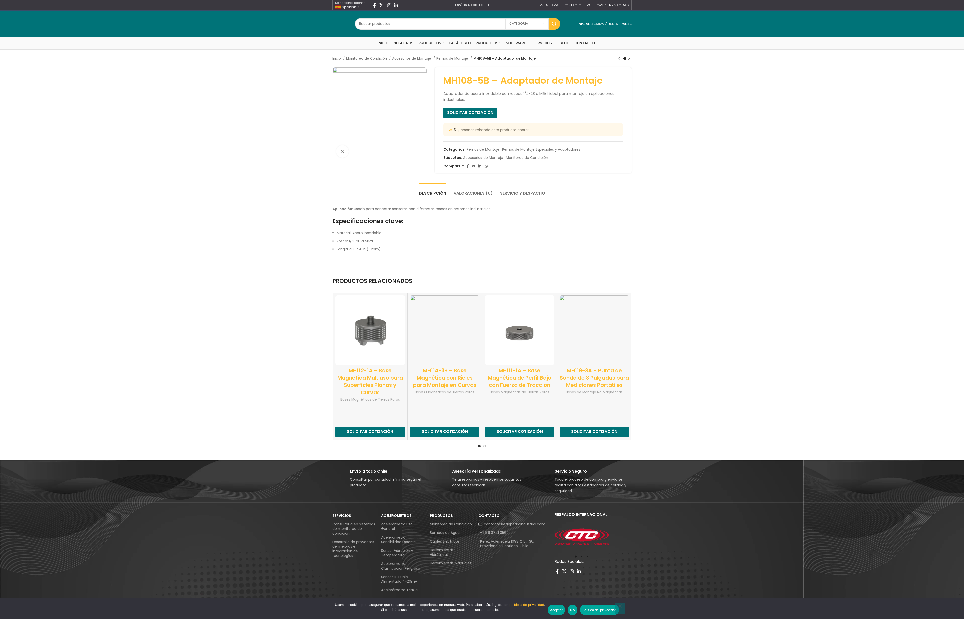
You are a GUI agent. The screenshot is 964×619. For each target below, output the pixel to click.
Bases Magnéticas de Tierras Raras (370, 399)
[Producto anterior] (619, 58)
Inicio (337, 58)
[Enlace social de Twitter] (381, 5)
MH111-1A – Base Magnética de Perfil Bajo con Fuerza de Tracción (519, 378)
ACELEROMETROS (396, 515)
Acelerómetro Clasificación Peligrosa (400, 566)
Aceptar (556, 610)
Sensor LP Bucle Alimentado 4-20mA (399, 579)
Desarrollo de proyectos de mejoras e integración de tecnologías (353, 548)
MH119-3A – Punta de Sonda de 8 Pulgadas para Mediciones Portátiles (594, 378)
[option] (581, 537)
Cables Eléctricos (445, 541)
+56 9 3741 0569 (494, 532)
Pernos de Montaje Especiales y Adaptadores (541, 149)
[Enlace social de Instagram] (389, 5)
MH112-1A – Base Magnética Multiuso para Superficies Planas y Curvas (370, 381)
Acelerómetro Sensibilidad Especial (398, 539)
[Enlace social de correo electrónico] (473, 166)
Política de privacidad (599, 610)
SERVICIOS (341, 515)
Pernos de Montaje (452, 58)
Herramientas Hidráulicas (442, 552)
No (572, 610)
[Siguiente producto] (629, 58)
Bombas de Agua (445, 532)
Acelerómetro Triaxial (399, 589)
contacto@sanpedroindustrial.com (514, 524)
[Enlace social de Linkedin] (396, 5)
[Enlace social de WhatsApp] (486, 166)
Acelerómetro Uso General (397, 526)
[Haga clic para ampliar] (342, 151)
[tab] (432, 190)
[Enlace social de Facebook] (374, 5)
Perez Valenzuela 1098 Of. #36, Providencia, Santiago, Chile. (507, 543)
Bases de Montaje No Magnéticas (594, 392)
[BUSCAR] (554, 24)
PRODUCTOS (441, 515)
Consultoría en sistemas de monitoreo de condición (353, 529)
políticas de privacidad (526, 605)
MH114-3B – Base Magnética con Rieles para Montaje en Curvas (444, 378)
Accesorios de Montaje (412, 58)
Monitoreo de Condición (367, 58)
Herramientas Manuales (450, 563)
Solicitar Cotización (470, 112)
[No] (620, 608)
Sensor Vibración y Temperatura (397, 553)
